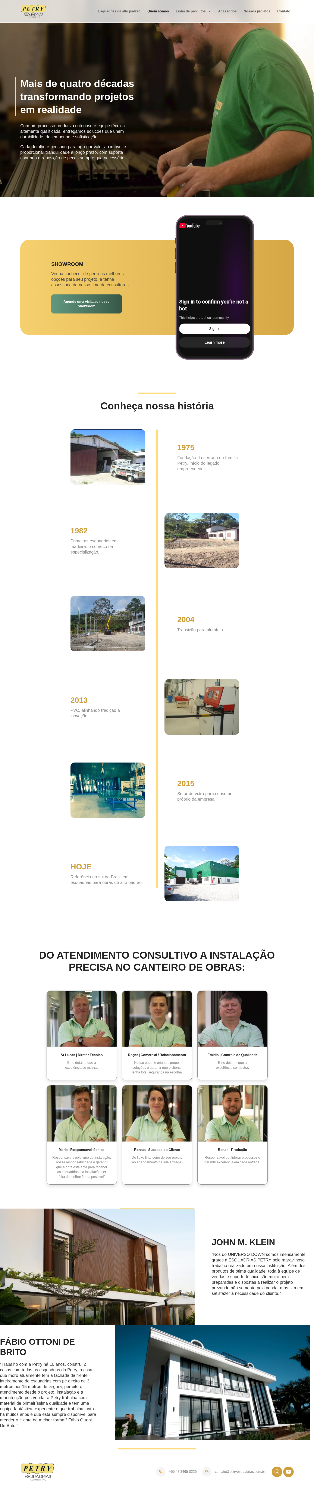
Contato (283, 11)
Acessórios (227, 11)
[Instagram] (277, 1472)
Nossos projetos (257, 11)
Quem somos (158, 11)
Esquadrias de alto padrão (119, 11)
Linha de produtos (191, 11)
